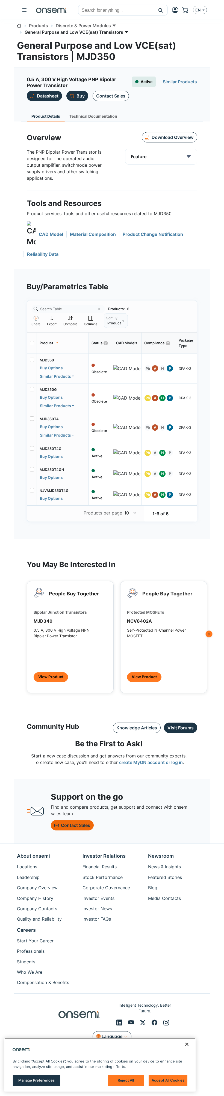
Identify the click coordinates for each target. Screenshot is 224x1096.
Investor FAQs (96, 919)
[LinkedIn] (120, 1022)
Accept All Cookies (168, 1080)
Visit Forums (180, 727)
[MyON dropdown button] (176, 10)
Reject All (126, 1080)
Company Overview (37, 887)
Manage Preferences (36, 1080)
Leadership (28, 877)
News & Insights (164, 866)
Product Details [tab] (45, 116)
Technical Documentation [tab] (93, 116)
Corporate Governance (106, 887)
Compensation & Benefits (43, 982)
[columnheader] (63, 343)
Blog (152, 887)
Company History (35, 898)
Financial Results (99, 866)
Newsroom (161, 856)
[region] (100, 1065)
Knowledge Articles (136, 727)
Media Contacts (164, 898)
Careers (26, 930)
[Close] (187, 1044)
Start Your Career (35, 940)
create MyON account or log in (151, 762)
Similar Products (55, 376)
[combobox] (116, 10)
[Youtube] (131, 1022)
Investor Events (98, 898)
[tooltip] (52, 320)
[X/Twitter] (143, 1022)
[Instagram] (166, 1022)
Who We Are (29, 972)
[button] (161, 10)
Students (26, 961)
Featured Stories (165, 877)
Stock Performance (102, 877)
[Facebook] (155, 1022)
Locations (27, 866)
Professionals (31, 951)
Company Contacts (37, 908)
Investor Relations (104, 856)
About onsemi (33, 856)
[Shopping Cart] (187, 10)
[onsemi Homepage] (52, 10)
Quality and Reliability (39, 919)
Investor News (97, 908)
